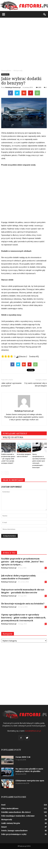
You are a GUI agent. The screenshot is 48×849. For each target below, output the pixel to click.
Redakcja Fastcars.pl (13, 87)
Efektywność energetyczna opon (30, 781)
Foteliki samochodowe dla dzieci (16, 812)
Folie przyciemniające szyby (13, 834)
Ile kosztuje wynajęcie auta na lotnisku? (22, 603)
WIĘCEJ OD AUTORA (13, 437)
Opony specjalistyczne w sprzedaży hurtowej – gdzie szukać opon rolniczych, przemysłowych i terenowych (39, 461)
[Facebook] (20, 737)
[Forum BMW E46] (7, 760)
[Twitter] (27, 737)
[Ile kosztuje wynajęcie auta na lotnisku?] (24, 447)
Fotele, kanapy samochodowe (14, 831)
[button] (44, 14)
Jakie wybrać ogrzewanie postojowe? (11, 384)
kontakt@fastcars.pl (33, 731)
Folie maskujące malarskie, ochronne (18, 816)
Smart (4, 827)
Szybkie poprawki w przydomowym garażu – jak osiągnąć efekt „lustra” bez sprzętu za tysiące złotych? (8, 459)
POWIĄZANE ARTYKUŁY (15, 433)
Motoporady (5, 74)
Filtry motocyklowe (9, 808)
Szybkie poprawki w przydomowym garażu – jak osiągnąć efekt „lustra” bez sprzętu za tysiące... (22, 561)
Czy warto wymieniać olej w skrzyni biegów (35, 384)
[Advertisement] (24, 43)
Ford (3, 805)
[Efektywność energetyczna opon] (7, 783)
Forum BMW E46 (23, 757)
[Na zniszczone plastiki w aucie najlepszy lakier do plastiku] (7, 772)
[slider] (8, 356)
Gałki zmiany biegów (10, 823)
